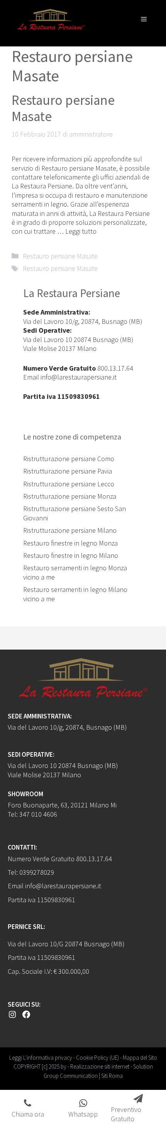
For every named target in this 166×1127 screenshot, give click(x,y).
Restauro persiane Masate (63, 108)
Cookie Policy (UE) (97, 1057)
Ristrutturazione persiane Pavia (67, 471)
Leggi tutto (81, 231)
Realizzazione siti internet (99, 1066)
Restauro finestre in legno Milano (70, 555)
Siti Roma (112, 1075)
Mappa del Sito (140, 1057)
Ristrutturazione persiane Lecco (68, 483)
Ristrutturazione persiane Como (68, 458)
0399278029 (36, 872)
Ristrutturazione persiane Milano (70, 530)
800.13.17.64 (115, 368)
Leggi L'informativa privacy (40, 1057)
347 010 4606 (38, 814)
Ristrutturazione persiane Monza (69, 496)
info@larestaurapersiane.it (79, 377)
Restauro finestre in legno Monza (70, 543)
